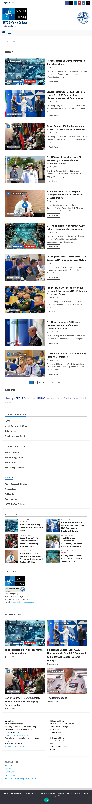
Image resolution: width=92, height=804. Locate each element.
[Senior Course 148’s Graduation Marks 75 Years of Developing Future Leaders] (25, 681)
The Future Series (13, 463)
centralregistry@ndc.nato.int (22, 602)
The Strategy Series (14, 458)
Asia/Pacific (8, 402)
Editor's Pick (11, 114)
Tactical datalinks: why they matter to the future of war (25, 71)
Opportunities (11, 499)
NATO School (11, 775)
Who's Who (54, 691)
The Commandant (57, 698)
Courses (10, 147)
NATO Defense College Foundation (20, 778)
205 (53, 382)
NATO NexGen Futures (15, 504)
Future (40, 398)
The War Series (30, 81)
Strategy (10, 398)
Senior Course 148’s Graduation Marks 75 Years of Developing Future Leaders (25, 136)
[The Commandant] (67, 681)
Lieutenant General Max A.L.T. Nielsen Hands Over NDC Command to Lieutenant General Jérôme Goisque (25, 103)
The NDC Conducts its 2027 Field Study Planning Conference (25, 363)
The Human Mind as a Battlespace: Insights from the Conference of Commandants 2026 (25, 332)
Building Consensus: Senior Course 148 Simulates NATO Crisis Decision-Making (25, 267)
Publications (17, 81)
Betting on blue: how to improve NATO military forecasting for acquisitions (25, 236)
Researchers (10, 489)
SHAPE (8, 768)
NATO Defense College (14, 22)
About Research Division (16, 484)
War (33, 398)
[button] (3, 32)
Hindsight (28, 398)
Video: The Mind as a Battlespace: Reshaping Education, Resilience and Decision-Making (25, 203)
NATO (20, 397)
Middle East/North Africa (54, 398)
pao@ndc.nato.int (12, 741)
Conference (11, 343)
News (9, 81)
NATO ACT (9, 772)
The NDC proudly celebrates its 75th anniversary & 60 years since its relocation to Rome (25, 169)
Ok (47, 800)
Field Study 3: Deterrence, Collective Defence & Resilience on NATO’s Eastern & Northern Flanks (25, 299)
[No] (89, 797)
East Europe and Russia (75, 398)
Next (59, 382)
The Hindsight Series (14, 468)
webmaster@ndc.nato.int (15, 746)
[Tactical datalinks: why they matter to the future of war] (25, 633)
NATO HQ (9, 765)
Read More (54, 82)
